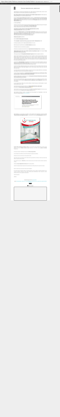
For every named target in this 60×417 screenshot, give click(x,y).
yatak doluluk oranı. (29, 181)
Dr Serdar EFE (34, 179)
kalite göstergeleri (18, 181)
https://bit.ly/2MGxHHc (26, 93)
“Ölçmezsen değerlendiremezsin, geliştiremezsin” (30, 8)
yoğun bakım (39, 181)
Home (6, 3)
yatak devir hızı (24, 181)
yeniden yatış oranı (34, 181)
